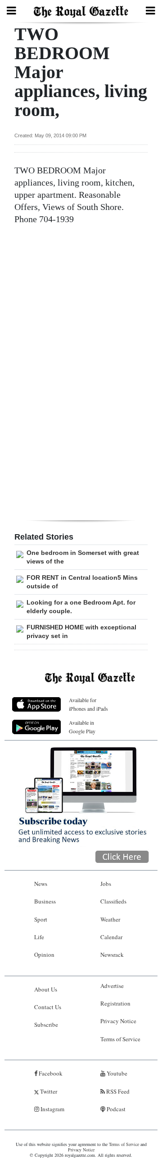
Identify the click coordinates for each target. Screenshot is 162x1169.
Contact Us (47, 1007)
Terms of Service (120, 1039)
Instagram (51, 1109)
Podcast (115, 1109)
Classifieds (113, 901)
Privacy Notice (118, 1021)
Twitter (48, 1091)
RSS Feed (117, 1091)
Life (39, 937)
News (40, 884)
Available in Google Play (82, 727)
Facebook (50, 1073)
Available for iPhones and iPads (88, 704)
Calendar (111, 937)
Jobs (105, 884)
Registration (115, 1003)
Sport (40, 919)
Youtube (116, 1073)
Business (45, 901)
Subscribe (46, 1024)
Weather (110, 919)
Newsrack (112, 954)
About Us (45, 989)
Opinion (44, 954)
